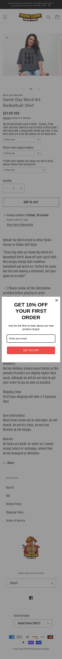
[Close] (56, 300)
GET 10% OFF (31, 350)
